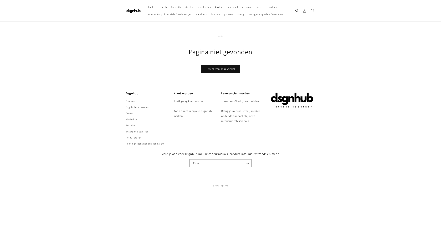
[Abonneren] (247, 163)
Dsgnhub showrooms (138, 107)
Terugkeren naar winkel (220, 68)
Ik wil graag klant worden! (189, 101)
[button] (297, 10)
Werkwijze (131, 119)
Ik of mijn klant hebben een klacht (145, 143)
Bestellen (131, 125)
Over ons (131, 101)
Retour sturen (133, 137)
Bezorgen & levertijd (137, 131)
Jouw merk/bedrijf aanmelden (240, 101)
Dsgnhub (224, 185)
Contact (130, 113)
